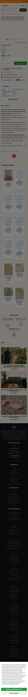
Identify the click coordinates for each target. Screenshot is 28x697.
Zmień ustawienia (14, 693)
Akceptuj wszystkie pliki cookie (14, 689)
